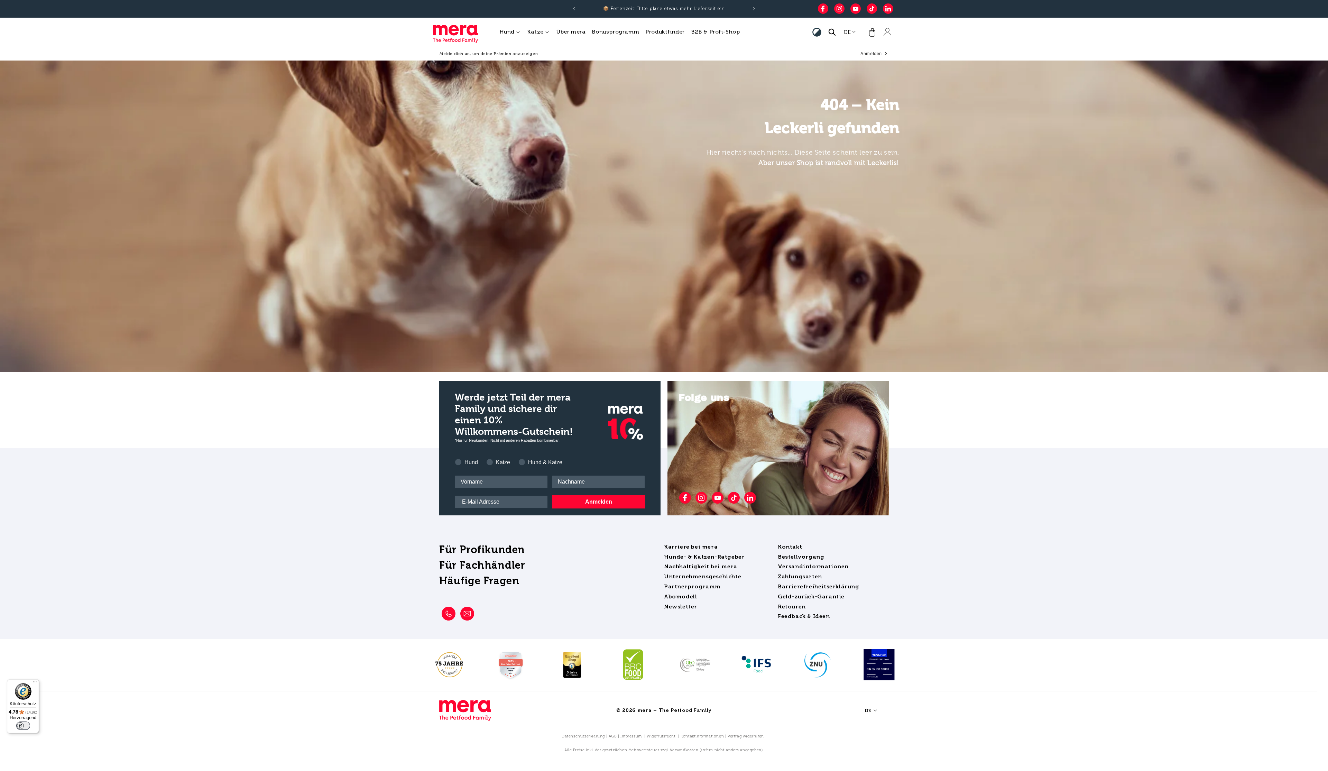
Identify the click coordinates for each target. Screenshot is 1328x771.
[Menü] (35, 683)
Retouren (792, 606)
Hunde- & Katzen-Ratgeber (704, 556)
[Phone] (448, 613)
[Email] (467, 613)
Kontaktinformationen (702, 736)
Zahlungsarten (800, 576)
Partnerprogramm (692, 586)
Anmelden (598, 502)
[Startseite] (453, 32)
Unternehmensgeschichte (702, 576)
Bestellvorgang (801, 556)
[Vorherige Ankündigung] (574, 8)
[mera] (465, 710)
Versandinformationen (813, 566)
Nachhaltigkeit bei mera (700, 566)
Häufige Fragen (479, 581)
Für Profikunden (482, 549)
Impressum (631, 736)
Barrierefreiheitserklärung (818, 586)
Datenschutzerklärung (583, 736)
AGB (613, 736)
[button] (510, 32)
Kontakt (790, 546)
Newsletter (680, 606)
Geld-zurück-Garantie (811, 596)
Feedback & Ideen (804, 616)
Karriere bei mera (691, 546)
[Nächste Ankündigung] (754, 8)
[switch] (23, 726)
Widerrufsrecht (661, 736)
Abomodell (680, 596)
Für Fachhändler (482, 565)
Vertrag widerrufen (746, 736)
